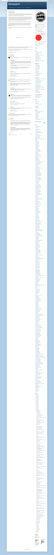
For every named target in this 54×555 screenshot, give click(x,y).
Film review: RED (38, 451)
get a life (37, 219)
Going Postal (37, 225)
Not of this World (37, 71)
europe (36, 203)
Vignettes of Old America (38, 376)
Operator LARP (37, 292)
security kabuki (12, 52)
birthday (37, 152)
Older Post (31, 133)
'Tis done (37, 465)
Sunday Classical (38, 342)
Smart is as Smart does (39, 426)
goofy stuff (37, 228)
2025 (36, 395)
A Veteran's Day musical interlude (40, 478)
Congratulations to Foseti (39, 493)
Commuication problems (39, 481)
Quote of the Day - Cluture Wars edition (40, 431)
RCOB (36, 313)
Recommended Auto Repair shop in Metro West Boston (40, 448)
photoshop (37, 297)
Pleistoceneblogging (38, 299)
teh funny (37, 347)
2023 (36, 397)
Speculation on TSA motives (39, 452)
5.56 (36, 130)
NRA (36, 288)
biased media (37, 150)
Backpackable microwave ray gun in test (40, 417)
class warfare (37, 170)
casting (36, 166)
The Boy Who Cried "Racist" (39, 355)
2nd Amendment (37, 129)
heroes (36, 238)
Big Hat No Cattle (38, 151)
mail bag (37, 265)
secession (37, 326)
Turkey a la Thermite (38, 419)
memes (36, 268)
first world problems (38, 212)
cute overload (37, 184)
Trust (36, 370)
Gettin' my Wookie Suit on (38, 221)
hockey (36, 243)
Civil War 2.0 (37, 169)
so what (36, 338)
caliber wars (37, 163)
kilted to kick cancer (38, 259)
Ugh (36, 469)
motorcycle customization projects (39, 275)
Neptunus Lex (37, 115)
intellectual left (37, 250)
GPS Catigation (38, 424)
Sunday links (37, 418)
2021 (36, 399)
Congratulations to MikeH (39, 468)
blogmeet (37, 158)
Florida (36, 213)
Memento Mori (37, 61)
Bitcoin (36, 153)
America (37, 134)
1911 (36, 127)
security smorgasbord (38, 330)
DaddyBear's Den (38, 65)
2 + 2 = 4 (37, 128)
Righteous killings (38, 319)
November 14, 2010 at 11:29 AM (14, 76)
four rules (37, 215)
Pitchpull (37, 70)
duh (36, 197)
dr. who (36, 195)
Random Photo (37, 310)
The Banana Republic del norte (39, 353)
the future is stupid (38, 361)
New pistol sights (38, 455)
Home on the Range (38, 537)
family (36, 209)
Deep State (37, 189)
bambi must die (37, 145)
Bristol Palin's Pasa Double (39, 464)
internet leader (37, 251)
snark (36, 337)
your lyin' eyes (37, 389)
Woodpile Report (38, 116)
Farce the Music (37, 101)
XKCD (36, 102)
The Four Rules (37, 360)
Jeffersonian (11, 101)
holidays (37, 245)
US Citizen (10, 27)
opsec (36, 293)
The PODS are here (38, 416)
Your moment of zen (38, 412)
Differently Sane (37, 57)
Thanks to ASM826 (38, 423)
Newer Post (10, 133)
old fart (36, 291)
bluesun (11, 56)
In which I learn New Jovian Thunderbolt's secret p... (39, 427)
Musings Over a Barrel (38, 82)
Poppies (37, 480)
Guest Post (37, 232)
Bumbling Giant (38, 467)
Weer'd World (37, 54)
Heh (36, 425)
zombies (37, 390)
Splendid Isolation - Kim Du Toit (39, 55)
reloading (37, 317)
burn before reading (38, 162)
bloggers (37, 157)
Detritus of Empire (38, 88)
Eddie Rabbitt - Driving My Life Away (40, 450)
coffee (36, 176)
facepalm (37, 206)
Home (20, 133)
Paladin (11, 94)
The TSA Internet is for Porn (39, 463)
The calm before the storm (39, 472)
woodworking (37, 387)
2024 (36, 396)
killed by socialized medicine (39, 258)
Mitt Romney (37, 271)
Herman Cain (37, 237)
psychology (37, 305)
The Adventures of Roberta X (39, 73)
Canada (37, 165)
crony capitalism (37, 182)
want (36, 379)
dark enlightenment (38, 187)
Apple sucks (37, 137)
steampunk (37, 341)
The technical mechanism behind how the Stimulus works (40, 508)
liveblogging (37, 262)
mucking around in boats (38, 277)
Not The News (37, 286)
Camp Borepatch (38, 164)
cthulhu (36, 183)
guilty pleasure (37, 233)
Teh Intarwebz (37, 348)
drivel (36, 196)
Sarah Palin (37, 324)
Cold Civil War (37, 177)
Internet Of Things (38, 252)
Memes (37, 461)
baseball (37, 147)
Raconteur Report (38, 119)
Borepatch (14, 4)
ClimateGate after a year (39, 449)
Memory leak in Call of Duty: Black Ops (40, 485)
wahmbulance (37, 378)
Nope (36, 283)
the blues (37, 354)
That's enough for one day (39, 415)
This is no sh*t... (37, 366)
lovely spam (37, 263)
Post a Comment (11, 132)
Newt (36, 282)
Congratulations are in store (39, 477)
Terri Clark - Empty (38, 471)
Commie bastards (38, 178)
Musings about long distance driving (40, 422)
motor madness (37, 274)
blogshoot (37, 159)
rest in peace (37, 318)
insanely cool (37, 249)
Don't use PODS (38, 470)
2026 (36, 394)
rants (36, 312)
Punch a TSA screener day (39, 456)
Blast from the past (38, 486)
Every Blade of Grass (38, 86)
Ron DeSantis (37, 322)
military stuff (37, 270)
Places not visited (38, 436)
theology (37, 364)
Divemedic (11, 113)
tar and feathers (37, 344)
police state (37, 300)
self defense (37, 331)
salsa (36, 323)
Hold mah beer (37, 244)
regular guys (37, 316)
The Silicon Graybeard (38, 83)
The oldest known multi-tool (39, 489)
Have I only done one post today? (40, 454)
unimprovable (37, 372)
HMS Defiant (37, 72)
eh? (36, 200)
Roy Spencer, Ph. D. (38, 97)
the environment (37, 359)
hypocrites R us (37, 246)
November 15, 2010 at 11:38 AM (14, 130)
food (36, 214)
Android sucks (37, 136)
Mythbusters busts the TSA (39, 432)
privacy (36, 304)
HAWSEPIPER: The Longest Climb (40, 87)
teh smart (37, 349)
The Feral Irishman (38, 92)
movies (36, 276)
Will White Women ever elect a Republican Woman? (39, 490)
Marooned (37, 114)
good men (37, 226)
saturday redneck (38, 325)
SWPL (36, 343)
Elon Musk (37, 202)
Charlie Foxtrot (38, 413)
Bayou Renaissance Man (38, 53)
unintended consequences (39, 373)
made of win (37, 264)
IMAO (36, 100)
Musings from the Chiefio (38, 96)
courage (37, 181)
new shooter (37, 281)
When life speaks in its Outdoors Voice (40, 383)
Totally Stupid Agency (38, 367)
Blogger (28, 549)
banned (36, 146)
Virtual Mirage (37, 64)
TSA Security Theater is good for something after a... (40, 460)
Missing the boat (38, 482)
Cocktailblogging (38, 175)
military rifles (37, 269)
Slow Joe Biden (37, 336)
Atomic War (37, 141)
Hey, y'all (37, 435)
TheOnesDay (37, 365)
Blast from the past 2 (38, 483)
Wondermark (37, 103)
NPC (36, 287)
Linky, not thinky (38, 444)
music (36, 278)
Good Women (37, 227)
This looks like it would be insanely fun (40, 466)
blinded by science (38, 156)
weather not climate (38, 382)
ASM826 (11, 118)
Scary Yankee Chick (38, 66)
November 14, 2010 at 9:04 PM (13, 104)
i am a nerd (37, 247)
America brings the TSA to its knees (40, 429)
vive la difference (38, 377)
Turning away (37, 519)
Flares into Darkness (38, 67)
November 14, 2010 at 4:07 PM (13, 85)
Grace (36, 231)
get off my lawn (37, 220)
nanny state (37, 280)
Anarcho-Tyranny (38, 135)
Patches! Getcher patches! (39, 497)
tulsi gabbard (37, 371)
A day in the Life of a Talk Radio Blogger (40, 89)
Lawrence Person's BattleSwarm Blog (40, 60)
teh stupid (37, 350)
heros (36, 239)
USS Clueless (37, 113)
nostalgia (37, 284)
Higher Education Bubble (38, 240)
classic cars (37, 171)
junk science (37, 257)
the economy (37, 358)
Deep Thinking (37, 190)
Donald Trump (37, 194)
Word (37, 509)
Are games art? (38, 484)
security (36, 328)
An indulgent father (38, 479)
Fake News (37, 208)
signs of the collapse (38, 335)
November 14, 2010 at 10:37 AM (14, 58)
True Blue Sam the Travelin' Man (39, 80)
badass (36, 144)
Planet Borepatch (38, 298)
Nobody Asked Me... (38, 56)
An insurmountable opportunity (39, 414)
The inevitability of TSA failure (39, 445)
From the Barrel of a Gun (38, 81)
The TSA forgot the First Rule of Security (40, 462)
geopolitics (37, 218)
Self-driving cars (37, 332)
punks (36, 306)
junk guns (37, 256)
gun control (37, 234)
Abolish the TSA (38, 453)
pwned (36, 307)
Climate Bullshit (37, 172)
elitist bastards (37, 201)
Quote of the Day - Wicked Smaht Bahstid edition (40, 421)
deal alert (37, 188)
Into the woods (37, 253)
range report (37, 311)
